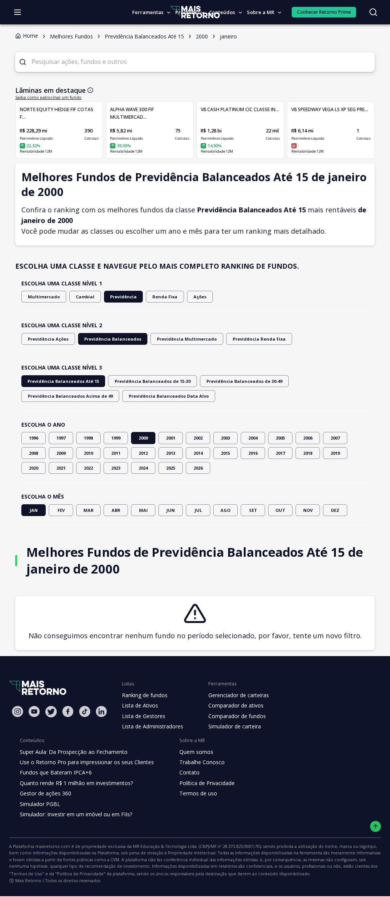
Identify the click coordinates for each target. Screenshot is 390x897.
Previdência (123, 297)
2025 (170, 468)
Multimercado (44, 297)
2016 (252, 453)
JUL (198, 510)
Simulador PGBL (40, 804)
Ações (199, 297)
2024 (143, 468)
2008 (33, 453)
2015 (225, 453)
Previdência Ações (48, 339)
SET (253, 510)
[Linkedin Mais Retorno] (101, 711)
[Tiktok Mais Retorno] (84, 711)
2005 (280, 438)
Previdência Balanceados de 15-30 (152, 381)
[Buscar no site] (373, 12)
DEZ (335, 510)
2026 (198, 468)
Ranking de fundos (145, 695)
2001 (170, 438)
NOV (308, 510)
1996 (33, 438)
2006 (307, 438)
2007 (335, 438)
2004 (252, 438)
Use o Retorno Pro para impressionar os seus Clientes (87, 762)
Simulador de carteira (234, 726)
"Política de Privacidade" (80, 873)
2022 (88, 468)
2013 (170, 453)
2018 (307, 453)
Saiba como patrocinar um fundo (48, 97)
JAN (34, 510)
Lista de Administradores (152, 726)
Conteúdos (222, 12)
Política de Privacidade (207, 783)
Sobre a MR (260, 12)
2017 (280, 453)
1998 (88, 438)
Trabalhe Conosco (202, 762)
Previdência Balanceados (112, 339)
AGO (225, 510)
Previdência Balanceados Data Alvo (169, 396)
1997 (61, 438)
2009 (61, 453)
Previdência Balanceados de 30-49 (244, 381)
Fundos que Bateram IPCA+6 (56, 772)
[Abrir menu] (17, 12)
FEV (61, 510)
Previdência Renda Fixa (259, 339)
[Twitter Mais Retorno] (51, 711)
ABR (116, 510)
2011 (115, 453)
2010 (88, 453)
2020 (33, 468)
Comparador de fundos (237, 716)
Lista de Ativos (140, 705)
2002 (198, 438)
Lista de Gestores (143, 716)
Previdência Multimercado (187, 339)
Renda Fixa (164, 297)
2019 (335, 453)
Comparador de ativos (236, 705)
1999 (115, 438)
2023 (115, 468)
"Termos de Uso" (26, 873)
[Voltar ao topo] (375, 826)
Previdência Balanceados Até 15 (63, 381)
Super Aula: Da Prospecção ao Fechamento (74, 751)
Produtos (186, 12)
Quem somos (196, 751)
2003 (225, 438)
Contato (189, 772)
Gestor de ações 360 (45, 793)
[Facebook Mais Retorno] (68, 711)
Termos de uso (198, 793)
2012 (143, 453)
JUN (170, 510)
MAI (143, 510)
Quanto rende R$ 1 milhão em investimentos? (76, 783)
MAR (88, 510)
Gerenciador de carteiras (238, 695)
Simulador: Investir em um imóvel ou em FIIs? (76, 814)
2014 (198, 453)
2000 (143, 438)
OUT (280, 510)
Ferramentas (147, 12)
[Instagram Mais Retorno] (17, 711)
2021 (61, 468)
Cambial (85, 297)
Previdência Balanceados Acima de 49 (70, 396)
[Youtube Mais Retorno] (34, 711)
